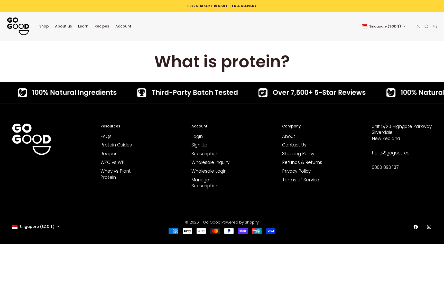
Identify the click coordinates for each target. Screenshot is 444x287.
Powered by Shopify (240, 222)
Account (123, 26)
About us (63, 26)
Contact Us (294, 145)
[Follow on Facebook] (415, 226)
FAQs (106, 136)
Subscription (204, 154)
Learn (83, 26)
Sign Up (199, 145)
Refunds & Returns (302, 162)
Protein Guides (116, 145)
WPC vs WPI (112, 162)
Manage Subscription (204, 183)
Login (197, 136)
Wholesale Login (209, 171)
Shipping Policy (298, 154)
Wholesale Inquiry (210, 162)
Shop (44, 26)
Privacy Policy (296, 171)
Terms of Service (300, 180)
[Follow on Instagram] (429, 226)
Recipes (102, 26)
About (288, 136)
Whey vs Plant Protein (115, 174)
